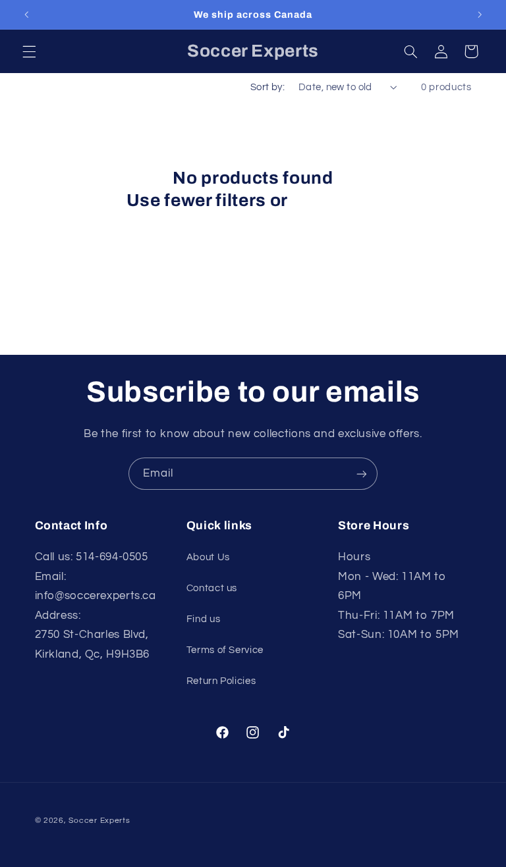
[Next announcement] (479, 14)
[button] (29, 51)
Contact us (211, 588)
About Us (208, 557)
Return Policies (221, 681)
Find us (203, 619)
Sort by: (267, 87)
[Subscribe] (362, 474)
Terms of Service (225, 650)
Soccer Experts (99, 820)
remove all (335, 200)
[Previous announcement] (26, 14)
